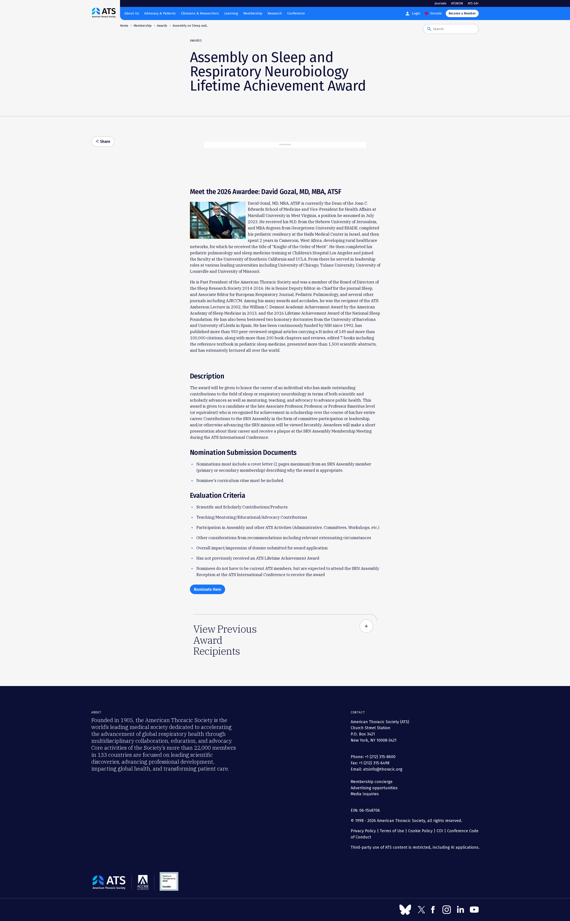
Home (124, 26)
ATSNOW (457, 3)
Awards (162, 26)
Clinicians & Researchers (200, 13)
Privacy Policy (363, 830)
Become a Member (462, 13)
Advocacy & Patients (160, 13)
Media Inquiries (365, 793)
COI (440, 830)
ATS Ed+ (473, 3)
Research (275, 13)
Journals (440, 3)
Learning (231, 13)
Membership (252, 13)
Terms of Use (392, 830)
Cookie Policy (420, 830)
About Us (131, 13)
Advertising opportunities (374, 787)
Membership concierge (372, 781)
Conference (296, 13)
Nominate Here (207, 589)
